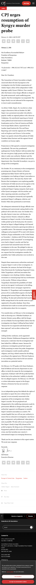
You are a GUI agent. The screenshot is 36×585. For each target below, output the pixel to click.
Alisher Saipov (5, 487)
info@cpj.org (4, 560)
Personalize (18, 576)
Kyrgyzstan (19, 478)
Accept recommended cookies (17, 581)
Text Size (6, 497)
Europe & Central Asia (7, 478)
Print (5, 491)
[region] (18, 573)
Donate (30, 516)
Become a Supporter (17, 516)
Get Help (26, 3)
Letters (3, 8)
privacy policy (10, 572)
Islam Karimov (15, 487)
